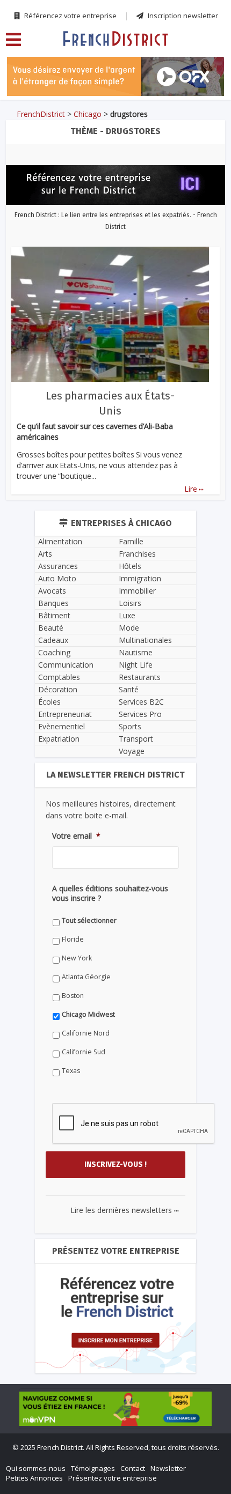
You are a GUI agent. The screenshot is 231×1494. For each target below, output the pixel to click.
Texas (71, 1070)
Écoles (49, 702)
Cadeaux (53, 640)
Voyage (132, 751)
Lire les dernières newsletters (124, 1210)
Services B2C (141, 702)
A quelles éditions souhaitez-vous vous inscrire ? (110, 893)
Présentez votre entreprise (112, 1478)
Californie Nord (86, 1033)
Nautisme (136, 652)
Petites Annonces (34, 1478)
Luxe (127, 615)
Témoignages (93, 1468)
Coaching (54, 652)
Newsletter (168, 1468)
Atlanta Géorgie (86, 976)
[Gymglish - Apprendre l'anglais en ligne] (115, 76)
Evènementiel (61, 726)
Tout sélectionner (89, 920)
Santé (129, 689)
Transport (136, 739)
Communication (65, 665)
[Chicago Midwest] (115, 38)
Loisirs (130, 603)
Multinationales (145, 640)
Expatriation (59, 739)
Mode (129, 628)
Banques (53, 603)
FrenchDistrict (41, 114)
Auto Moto (57, 578)
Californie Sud (83, 1051)
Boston (73, 995)
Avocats (52, 591)
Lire (194, 489)
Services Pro (140, 714)
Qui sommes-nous (36, 1468)
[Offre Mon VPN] (115, 1409)
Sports (130, 726)
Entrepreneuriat (65, 714)
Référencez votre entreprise (70, 15)
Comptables (59, 677)
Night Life (136, 665)
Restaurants (140, 677)
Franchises (137, 554)
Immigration (140, 578)
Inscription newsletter (182, 15)
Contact (132, 1468)
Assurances (58, 566)
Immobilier (137, 591)
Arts (45, 554)
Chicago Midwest (88, 1014)
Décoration (57, 689)
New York (77, 958)
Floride (73, 939)
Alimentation (60, 541)
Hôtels (130, 566)
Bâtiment (54, 615)
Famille (131, 541)
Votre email (76, 836)
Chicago (88, 114)
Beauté (50, 628)
